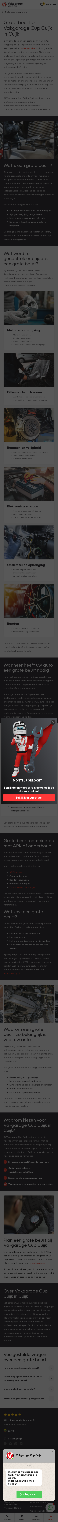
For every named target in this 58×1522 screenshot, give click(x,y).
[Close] (53, 722)
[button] (52, 1451)
